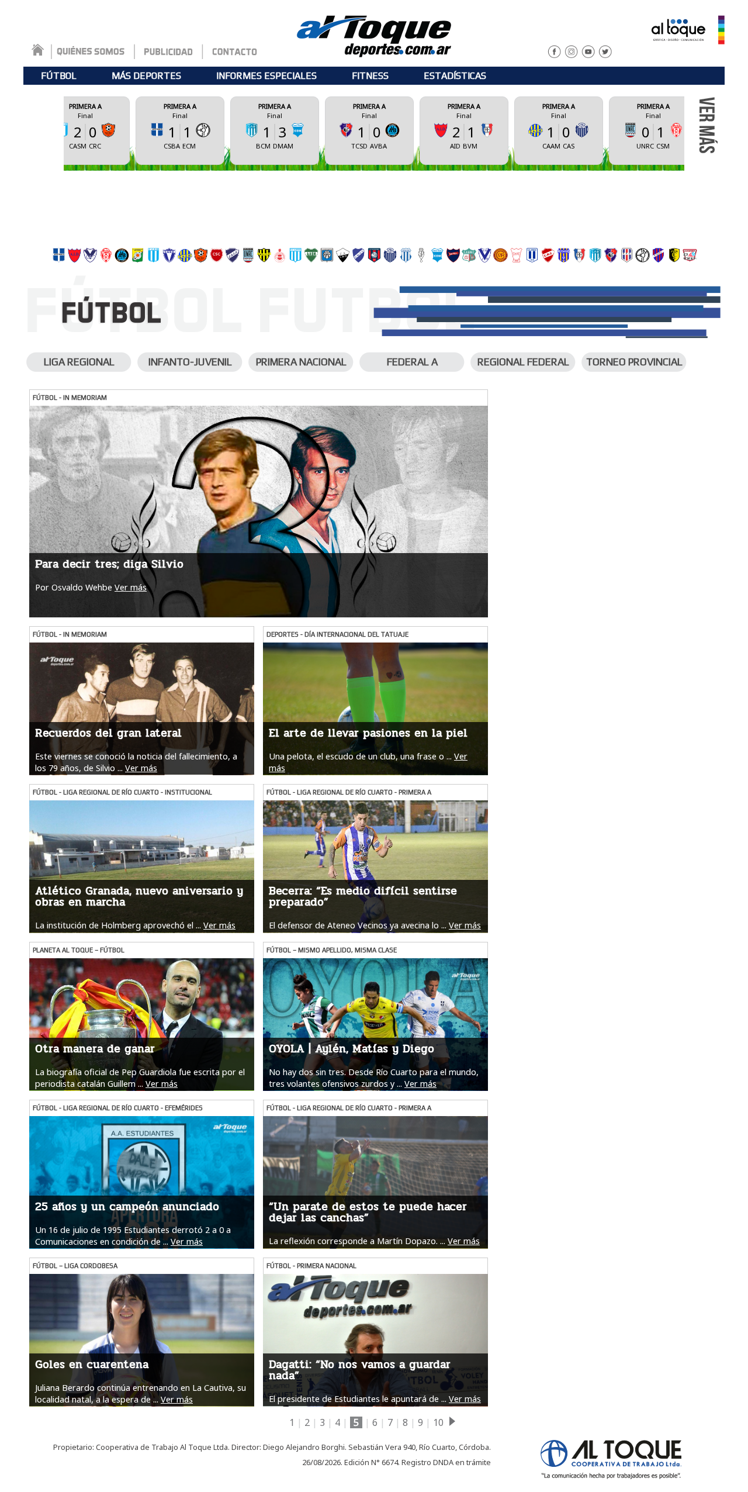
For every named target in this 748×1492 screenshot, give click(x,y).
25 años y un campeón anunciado (127, 1206)
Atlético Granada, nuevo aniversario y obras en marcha (139, 896)
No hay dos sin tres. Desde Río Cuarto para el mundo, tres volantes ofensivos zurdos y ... (374, 1077)
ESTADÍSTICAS (455, 75)
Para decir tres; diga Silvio (109, 564)
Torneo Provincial (634, 362)
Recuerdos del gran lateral (108, 733)
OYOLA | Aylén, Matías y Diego (351, 1049)
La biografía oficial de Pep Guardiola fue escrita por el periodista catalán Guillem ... (140, 1077)
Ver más (131, 587)
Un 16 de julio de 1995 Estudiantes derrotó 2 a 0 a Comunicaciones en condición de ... (133, 1235)
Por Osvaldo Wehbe (73, 587)
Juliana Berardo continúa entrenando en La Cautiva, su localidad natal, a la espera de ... (140, 1393)
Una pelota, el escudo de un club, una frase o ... (360, 756)
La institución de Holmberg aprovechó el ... (118, 925)
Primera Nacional (301, 362)
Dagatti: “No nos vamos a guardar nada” (360, 1370)
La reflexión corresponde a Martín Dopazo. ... (357, 1240)
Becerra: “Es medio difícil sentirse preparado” (363, 896)
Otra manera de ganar (95, 1049)
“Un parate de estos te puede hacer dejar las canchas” (368, 1212)
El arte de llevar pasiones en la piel (368, 733)
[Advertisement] (374, 205)
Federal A (412, 362)
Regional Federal (523, 362)
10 (438, 1422)
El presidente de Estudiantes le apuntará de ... (357, 1398)
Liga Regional (79, 362)
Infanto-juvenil (190, 362)
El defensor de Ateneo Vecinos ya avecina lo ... (357, 925)
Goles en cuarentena (91, 1364)
